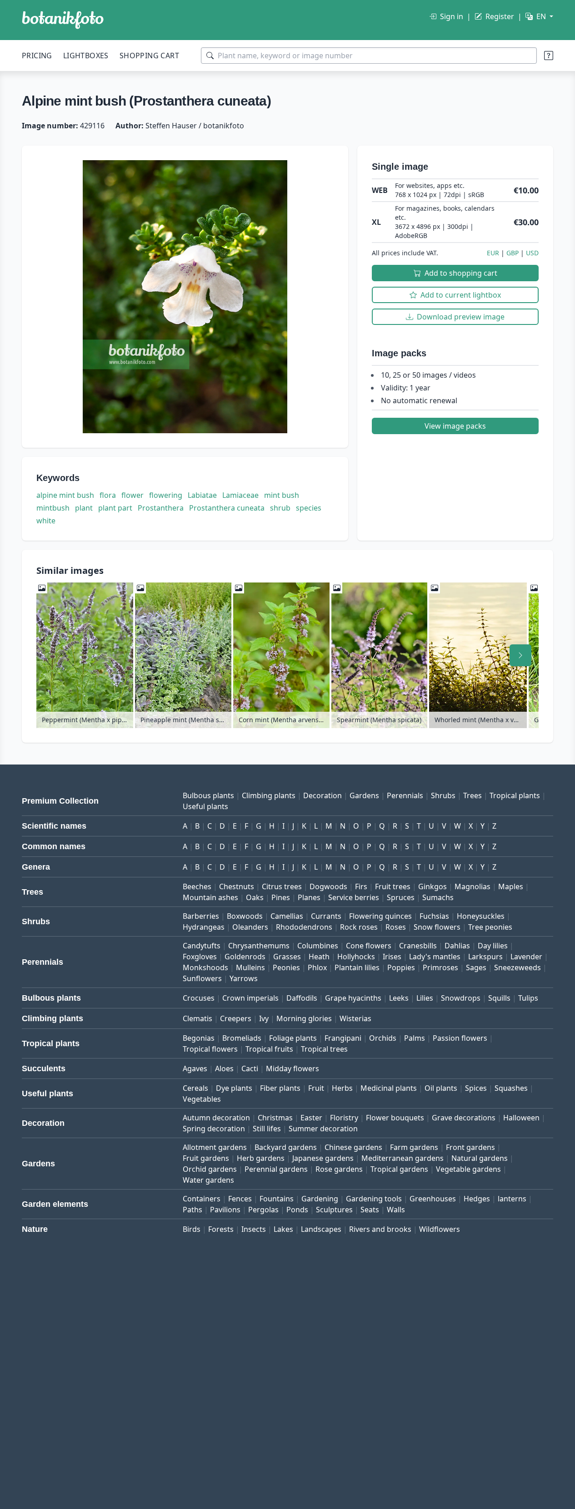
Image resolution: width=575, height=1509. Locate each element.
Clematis (197, 1018)
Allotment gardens (215, 1147)
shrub (280, 508)
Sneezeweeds (517, 967)
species (308, 508)
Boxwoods (245, 916)
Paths (192, 1210)
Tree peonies (490, 927)
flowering (165, 495)
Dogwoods (328, 886)
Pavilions (225, 1210)
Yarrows (244, 978)
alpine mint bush (65, 495)
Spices (476, 1088)
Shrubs (443, 795)
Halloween (521, 1118)
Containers (201, 1199)
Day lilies (493, 946)
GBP (512, 252)
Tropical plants (515, 795)
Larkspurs (485, 957)
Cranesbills (418, 946)
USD (532, 252)
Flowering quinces (380, 916)
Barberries (201, 916)
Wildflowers (439, 1229)
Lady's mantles (434, 957)
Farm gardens (414, 1147)
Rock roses (359, 927)
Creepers (235, 1018)
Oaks (255, 897)
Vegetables (202, 1099)
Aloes (224, 1068)
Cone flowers (368, 946)
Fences (240, 1199)
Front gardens (470, 1147)
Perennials (405, 795)
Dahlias (457, 946)
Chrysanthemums (259, 946)
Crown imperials (250, 998)
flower (132, 495)
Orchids (382, 1038)
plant (84, 508)
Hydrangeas (204, 927)
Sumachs (438, 897)
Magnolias (472, 886)
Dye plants (234, 1088)
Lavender (526, 957)
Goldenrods (245, 957)
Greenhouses (433, 1199)
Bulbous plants (208, 795)
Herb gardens (261, 1158)
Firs (361, 886)
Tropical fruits (269, 1049)
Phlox (317, 967)
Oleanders (250, 927)
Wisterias (355, 1018)
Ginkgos (432, 886)
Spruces (401, 897)
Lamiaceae (240, 495)
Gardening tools (374, 1199)
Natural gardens (479, 1158)
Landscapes (321, 1229)
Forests (221, 1229)
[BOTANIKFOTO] (63, 20)
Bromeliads (241, 1038)
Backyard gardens (286, 1147)
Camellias (286, 916)
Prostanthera (161, 508)
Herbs (342, 1088)
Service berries (353, 897)
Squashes (511, 1088)
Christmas (275, 1118)
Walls (396, 1210)
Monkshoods (205, 967)
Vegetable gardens (468, 1169)
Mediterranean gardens (402, 1158)
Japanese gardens (323, 1158)
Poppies (401, 967)
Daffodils (301, 998)
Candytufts (201, 946)
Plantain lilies (357, 967)
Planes (309, 897)
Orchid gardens (210, 1169)
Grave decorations (463, 1118)
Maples (510, 886)
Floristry (344, 1118)
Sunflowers (202, 978)
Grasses (287, 957)
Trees (472, 795)
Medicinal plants (388, 1088)
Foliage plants (293, 1038)
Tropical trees (324, 1049)
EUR (493, 252)
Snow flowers (437, 927)
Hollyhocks (356, 957)
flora (108, 495)
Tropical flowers (210, 1049)
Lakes (283, 1229)
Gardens (364, 795)
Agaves (195, 1068)
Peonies (286, 967)
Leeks (399, 998)
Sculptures (334, 1210)
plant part (115, 508)
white (45, 521)
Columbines (317, 946)
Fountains (277, 1199)
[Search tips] (548, 55)
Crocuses (199, 998)
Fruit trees (392, 886)
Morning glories (304, 1018)
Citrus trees (282, 886)
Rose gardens (339, 1169)
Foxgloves (200, 957)
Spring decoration (214, 1129)
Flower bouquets (395, 1118)
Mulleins (250, 967)
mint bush (281, 495)
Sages (476, 967)
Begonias (199, 1038)
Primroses (440, 967)
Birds (191, 1229)
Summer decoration (323, 1129)
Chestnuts (236, 886)
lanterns (512, 1199)
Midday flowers (292, 1068)
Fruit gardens (206, 1158)
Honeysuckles (481, 916)
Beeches (197, 886)
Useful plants (205, 806)
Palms (414, 1038)
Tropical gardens (399, 1169)
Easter (311, 1118)
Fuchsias (434, 916)
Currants (326, 916)
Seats (369, 1210)
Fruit (316, 1088)
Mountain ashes (210, 897)
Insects (253, 1229)
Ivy (264, 1018)
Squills (499, 998)
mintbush (53, 508)
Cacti (249, 1068)
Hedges (477, 1199)
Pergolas (263, 1210)
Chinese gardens (353, 1147)
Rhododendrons (304, 927)
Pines (280, 897)
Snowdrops (460, 998)
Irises (392, 957)
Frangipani (343, 1038)
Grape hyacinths (353, 998)
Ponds (297, 1210)
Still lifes (267, 1129)
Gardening (319, 1199)
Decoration (322, 795)
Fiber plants (280, 1088)
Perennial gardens (276, 1169)
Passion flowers (460, 1038)
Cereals (195, 1088)
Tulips (528, 998)
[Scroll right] (520, 655)
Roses (395, 927)
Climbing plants (268, 795)
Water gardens (208, 1180)
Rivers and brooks (380, 1229)
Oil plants (441, 1088)
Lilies (424, 998)
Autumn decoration (216, 1118)
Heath (319, 957)
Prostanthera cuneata (227, 508)
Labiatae (202, 495)
